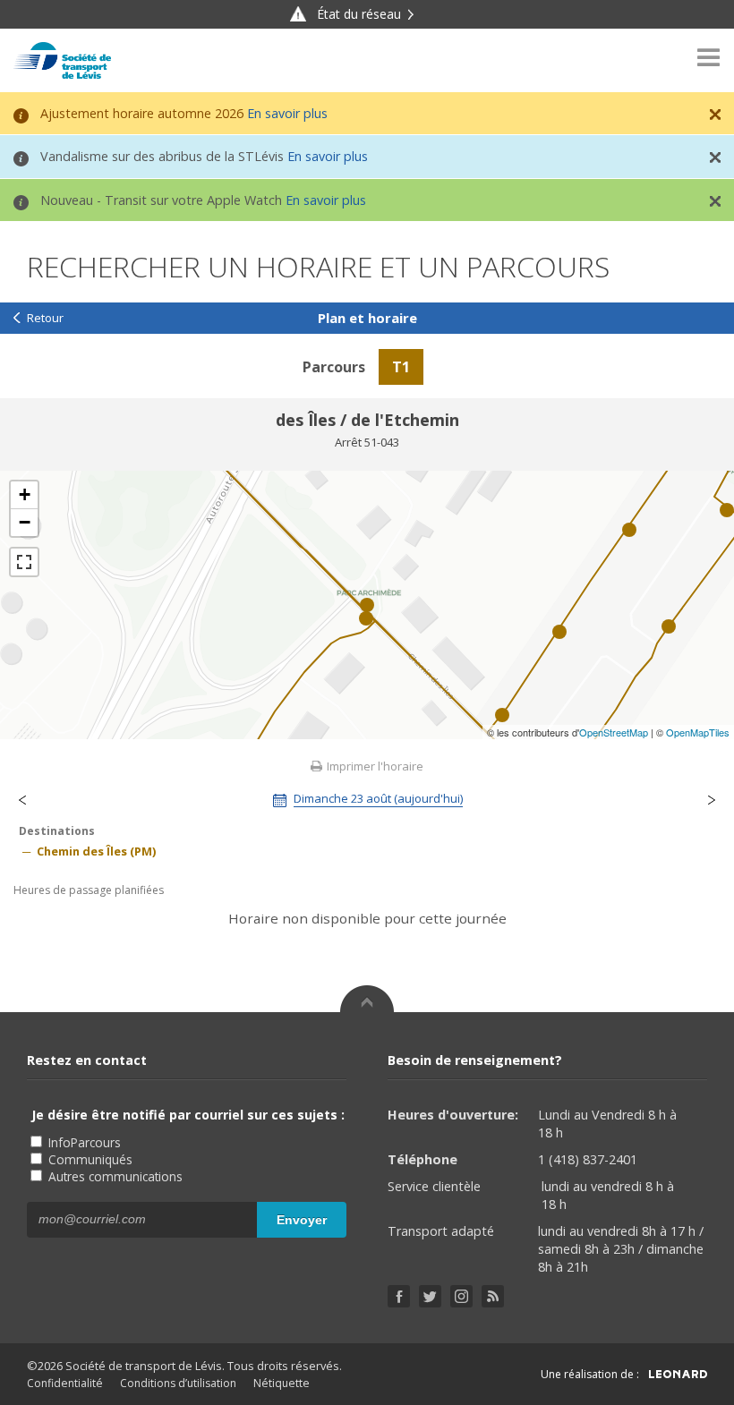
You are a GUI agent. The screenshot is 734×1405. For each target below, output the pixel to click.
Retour (45, 318)
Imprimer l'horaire (373, 766)
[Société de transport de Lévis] (62, 60)
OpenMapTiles (698, 732)
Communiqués (88, 1159)
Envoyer (302, 1220)
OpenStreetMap (613, 732)
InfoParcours (83, 1142)
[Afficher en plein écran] (24, 562)
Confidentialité (65, 1383)
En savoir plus (287, 113)
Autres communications (114, 1176)
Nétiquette (281, 1383)
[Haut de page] (367, 998)
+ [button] (24, 494)
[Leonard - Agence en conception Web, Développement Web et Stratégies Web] (678, 1374)
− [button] (24, 522)
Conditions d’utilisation (178, 1383)
